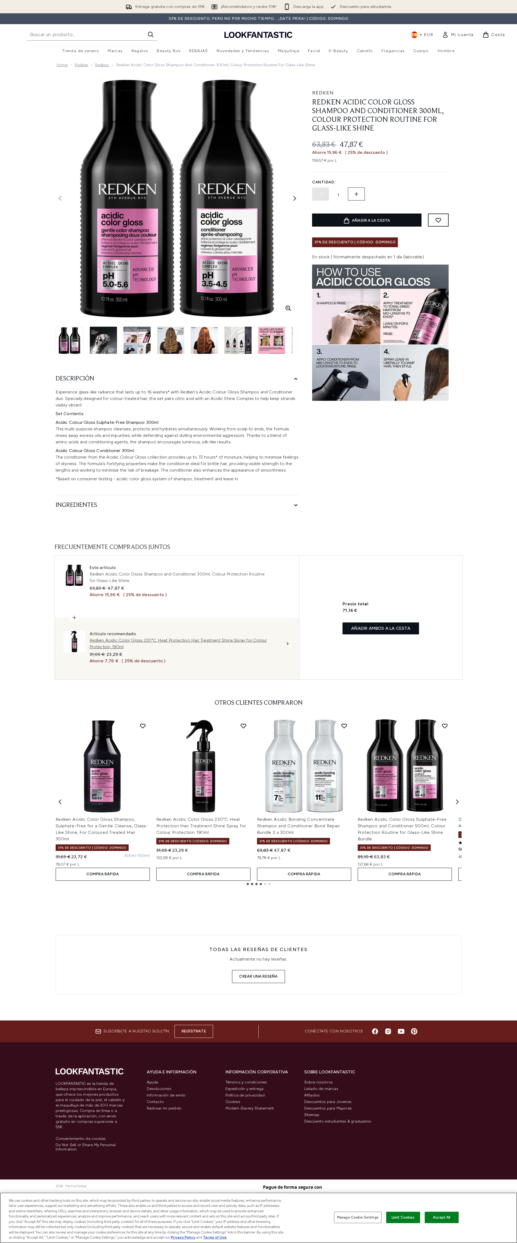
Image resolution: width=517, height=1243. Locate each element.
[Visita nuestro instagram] (388, 1031)
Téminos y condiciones (246, 1082)
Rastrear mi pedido (164, 1108)
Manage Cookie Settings (358, 1217)
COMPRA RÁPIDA (102, 874)
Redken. (102, 65)
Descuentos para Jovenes (328, 1101)
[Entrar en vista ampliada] (288, 308)
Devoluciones (159, 1088)
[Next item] (457, 801)
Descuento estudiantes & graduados (337, 1121)
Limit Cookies (403, 1217)
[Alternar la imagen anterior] (60, 198)
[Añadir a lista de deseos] (438, 220)
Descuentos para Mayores (328, 1108)
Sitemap (311, 1114)
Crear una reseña (258, 976)
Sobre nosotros (318, 1082)
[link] (458, 34)
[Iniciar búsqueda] (150, 34)
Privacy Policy (183, 1237)
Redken (81, 65)
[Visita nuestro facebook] (375, 1031)
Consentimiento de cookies (81, 1139)
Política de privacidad (245, 1095)
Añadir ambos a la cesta (380, 628)
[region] (258, 1218)
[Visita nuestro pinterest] (414, 1031)
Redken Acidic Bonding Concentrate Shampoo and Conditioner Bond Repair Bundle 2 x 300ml (298, 826)
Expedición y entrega (245, 1088)
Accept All (441, 1217)
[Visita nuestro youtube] (401, 1031)
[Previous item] (60, 801)
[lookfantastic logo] (258, 34)
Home (62, 65)
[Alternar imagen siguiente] (294, 198)
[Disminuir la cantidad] (320, 194)
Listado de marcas (321, 1088)
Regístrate (194, 1031)
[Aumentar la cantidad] (356, 194)
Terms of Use (215, 1237)
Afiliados (312, 1095)
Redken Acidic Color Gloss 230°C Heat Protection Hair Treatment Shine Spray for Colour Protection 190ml (201, 826)
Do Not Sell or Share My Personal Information (86, 1147)
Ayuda (152, 1082)
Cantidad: (323, 182)
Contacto (155, 1101)
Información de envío (166, 1095)
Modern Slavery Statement (250, 1108)
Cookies (233, 1101)
